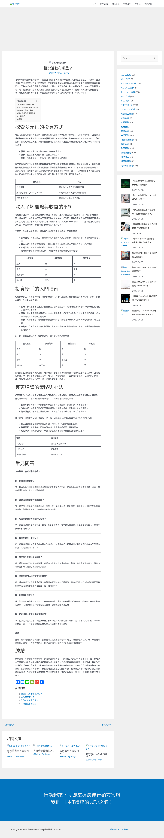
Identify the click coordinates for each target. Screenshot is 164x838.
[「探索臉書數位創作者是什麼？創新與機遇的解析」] (125, 212)
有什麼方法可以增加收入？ (96, 755)
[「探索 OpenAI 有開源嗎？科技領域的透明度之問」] (125, 241)
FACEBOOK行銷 (128, 83)
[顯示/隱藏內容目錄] (36, 101)
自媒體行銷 (126, 153)
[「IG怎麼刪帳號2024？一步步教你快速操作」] (125, 198)
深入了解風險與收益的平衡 (28, 108)
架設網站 (125, 135)
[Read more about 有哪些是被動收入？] (43, 746)
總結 (20, 119)
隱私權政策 (115, 829)
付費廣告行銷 (127, 114)
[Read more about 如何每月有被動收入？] (70, 746)
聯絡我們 (148, 4)
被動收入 (52, 73)
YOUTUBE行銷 (128, 109)
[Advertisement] (82, 25)
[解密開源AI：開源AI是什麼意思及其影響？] (125, 255)
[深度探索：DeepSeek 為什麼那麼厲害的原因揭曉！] (125, 313)
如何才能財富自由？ (29, 700)
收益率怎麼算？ (27, 697)
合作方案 (127, 4)
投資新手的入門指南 (25, 110)
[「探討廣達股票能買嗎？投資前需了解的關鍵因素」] (125, 226)
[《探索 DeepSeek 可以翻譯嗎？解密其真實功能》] (125, 298)
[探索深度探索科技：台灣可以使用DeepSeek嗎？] (125, 284)
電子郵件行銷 (127, 166)
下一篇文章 (108, 725)
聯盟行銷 (125, 148)
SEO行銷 (125, 101)
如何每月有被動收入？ (69, 752)
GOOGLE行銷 (127, 88)
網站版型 (115, 4)
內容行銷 (125, 118)
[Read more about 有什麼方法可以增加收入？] (97, 747)
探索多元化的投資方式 (26, 105)
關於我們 (104, 4)
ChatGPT (125, 79)
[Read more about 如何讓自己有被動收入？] (18, 746)
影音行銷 (125, 127)
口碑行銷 (125, 122)
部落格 (138, 4)
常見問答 (21, 116)
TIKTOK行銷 (127, 105)
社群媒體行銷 (127, 140)
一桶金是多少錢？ (28, 704)
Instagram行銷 (128, 92)
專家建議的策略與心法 (26, 113)
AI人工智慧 (126, 75)
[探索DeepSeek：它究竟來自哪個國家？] (125, 270)
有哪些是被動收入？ (44, 750)
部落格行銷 (126, 161)
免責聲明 (125, 829)
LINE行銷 (125, 96)
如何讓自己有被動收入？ (18, 752)
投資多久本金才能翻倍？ (31, 694)
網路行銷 (125, 144)
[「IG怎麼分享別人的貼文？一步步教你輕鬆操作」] (125, 183)
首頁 (94, 4)
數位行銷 (125, 131)
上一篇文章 (9, 725)
